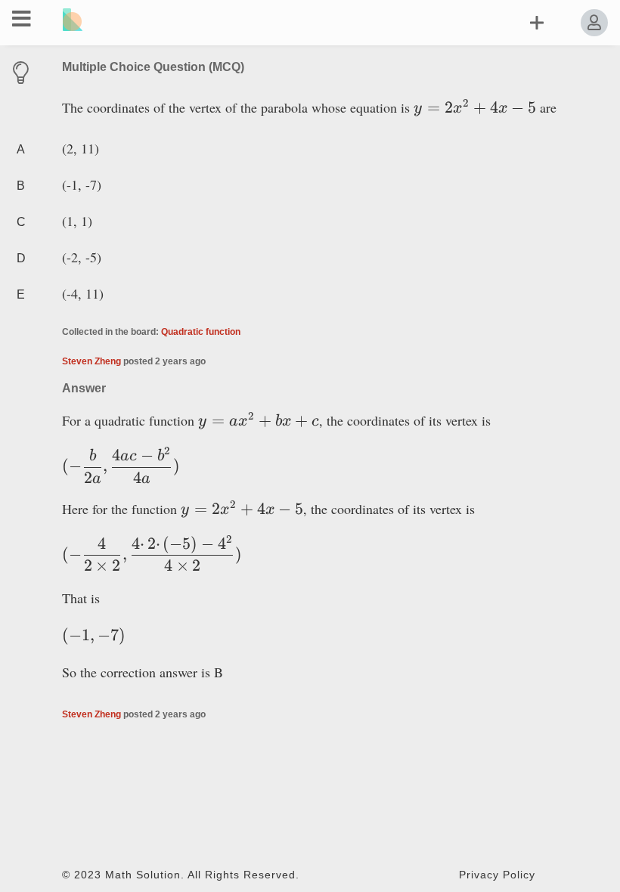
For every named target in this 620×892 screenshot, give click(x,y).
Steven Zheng (91, 361)
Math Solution (143, 875)
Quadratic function (200, 332)
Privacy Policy (497, 875)
